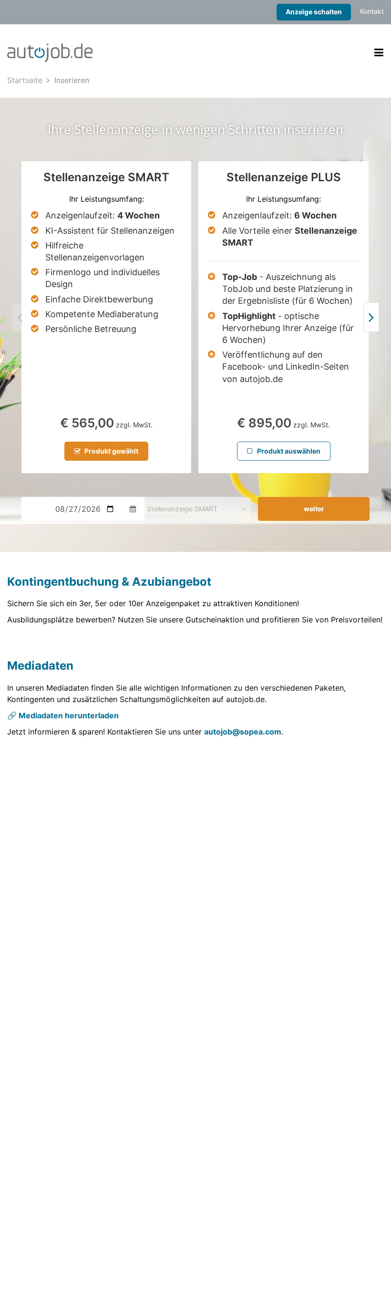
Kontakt (372, 11)
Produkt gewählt (110, 451)
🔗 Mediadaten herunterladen (63, 715)
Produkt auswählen (288, 451)
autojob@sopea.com (242, 731)
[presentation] (371, 317)
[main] (195, 414)
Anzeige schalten (314, 12)
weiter (314, 509)
